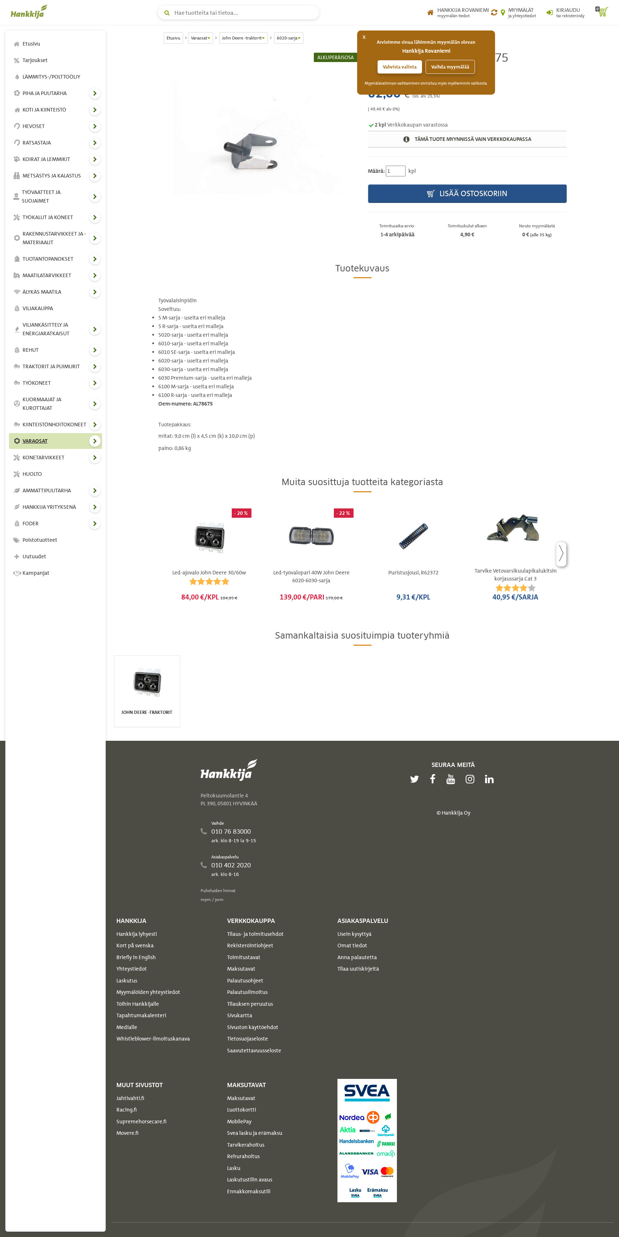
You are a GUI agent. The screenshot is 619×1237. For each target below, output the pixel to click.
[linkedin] (491, 779)
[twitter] (416, 779)
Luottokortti (241, 1109)
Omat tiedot (352, 945)
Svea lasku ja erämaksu (254, 1133)
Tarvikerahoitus (245, 1144)
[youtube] (452, 779)
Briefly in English (136, 957)
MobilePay (239, 1121)
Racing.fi (126, 1109)
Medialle (126, 1027)
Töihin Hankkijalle (137, 1004)
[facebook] (434, 779)
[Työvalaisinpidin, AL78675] (258, 138)
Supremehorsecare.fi (141, 1121)
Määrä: (376, 171)
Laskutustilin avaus (249, 1179)
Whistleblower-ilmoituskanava (153, 1038)
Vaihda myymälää (450, 67)
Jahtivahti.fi (130, 1098)
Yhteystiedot (131, 968)
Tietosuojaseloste (247, 1038)
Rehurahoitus (243, 1156)
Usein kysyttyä (354, 934)
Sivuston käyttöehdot (252, 1027)
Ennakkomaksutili (248, 1191)
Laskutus (126, 980)
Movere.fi (127, 1133)
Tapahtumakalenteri (141, 1015)
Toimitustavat (243, 957)
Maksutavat (241, 968)
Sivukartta (239, 1015)
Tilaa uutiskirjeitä (358, 968)
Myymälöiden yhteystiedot (148, 992)
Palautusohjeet (245, 980)
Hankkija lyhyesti (136, 934)
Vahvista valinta (400, 67)
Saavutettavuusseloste (254, 1050)
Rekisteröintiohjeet (250, 945)
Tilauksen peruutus (250, 1004)
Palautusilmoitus (247, 992)
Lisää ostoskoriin (472, 193)
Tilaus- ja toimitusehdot (255, 934)
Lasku (233, 1168)
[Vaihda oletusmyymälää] (494, 12)
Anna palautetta (357, 957)
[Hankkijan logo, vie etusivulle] (30, 11)
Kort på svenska (135, 945)
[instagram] (472, 779)
